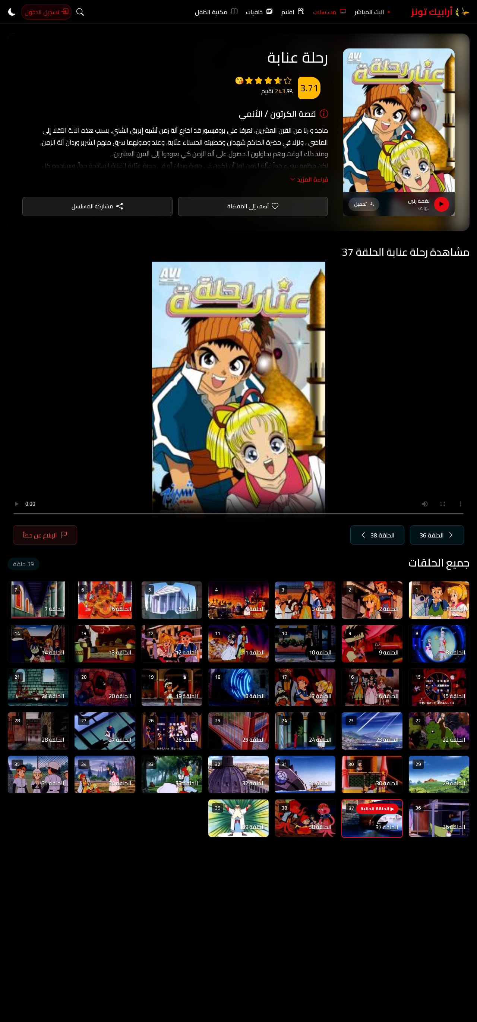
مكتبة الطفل (211, 12)
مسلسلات (324, 12)
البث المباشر (369, 12)
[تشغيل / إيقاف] (441, 204)
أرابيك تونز (433, 11)
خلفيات (254, 12)
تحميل (360, 203)
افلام (287, 12)
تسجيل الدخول (43, 12)
